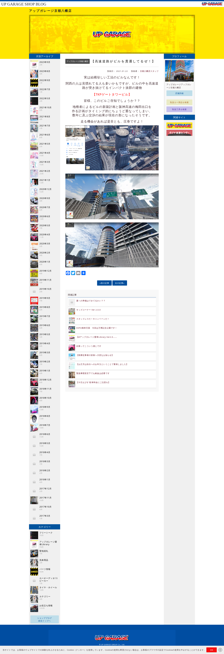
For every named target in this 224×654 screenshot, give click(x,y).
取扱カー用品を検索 (179, 102)
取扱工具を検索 (179, 109)
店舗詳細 (179, 93)
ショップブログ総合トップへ (44, 619)
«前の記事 (104, 283)
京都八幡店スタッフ (149, 71)
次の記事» (119, 283)
